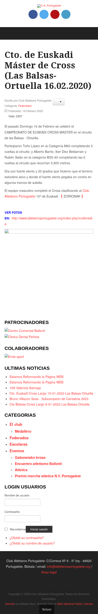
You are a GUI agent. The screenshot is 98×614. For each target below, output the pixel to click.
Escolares (18, 444)
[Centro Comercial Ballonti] (25, 330)
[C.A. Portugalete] (49, 6)
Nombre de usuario (17, 495)
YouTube (54, 14)
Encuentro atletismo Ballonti (38, 463)
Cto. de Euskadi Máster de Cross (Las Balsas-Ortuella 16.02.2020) (48, 70)
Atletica (21, 469)
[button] (58, 101)
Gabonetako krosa (30, 457)
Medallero (23, 431)
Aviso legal (49, 572)
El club (16, 424)
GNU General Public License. (75, 604)
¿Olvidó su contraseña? (27, 537)
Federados (25, 106)
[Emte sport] (14, 356)
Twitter (44, 14)
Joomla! (10, 604)
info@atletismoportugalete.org (68, 566)
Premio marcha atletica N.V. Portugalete (48, 475)
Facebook (33, 14)
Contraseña (12, 511)
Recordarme (18, 529)
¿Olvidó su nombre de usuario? (32, 543)
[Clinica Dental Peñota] (22, 336)
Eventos (17, 450)
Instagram (65, 14)
